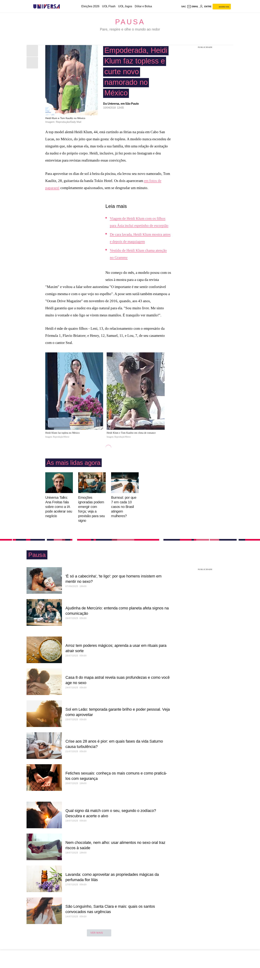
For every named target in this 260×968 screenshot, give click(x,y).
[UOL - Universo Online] (63, 6)
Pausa (130, 22)
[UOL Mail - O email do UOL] (192, 6)
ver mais (96, 932)
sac (183, 6)
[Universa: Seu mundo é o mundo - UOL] (46, 6)
